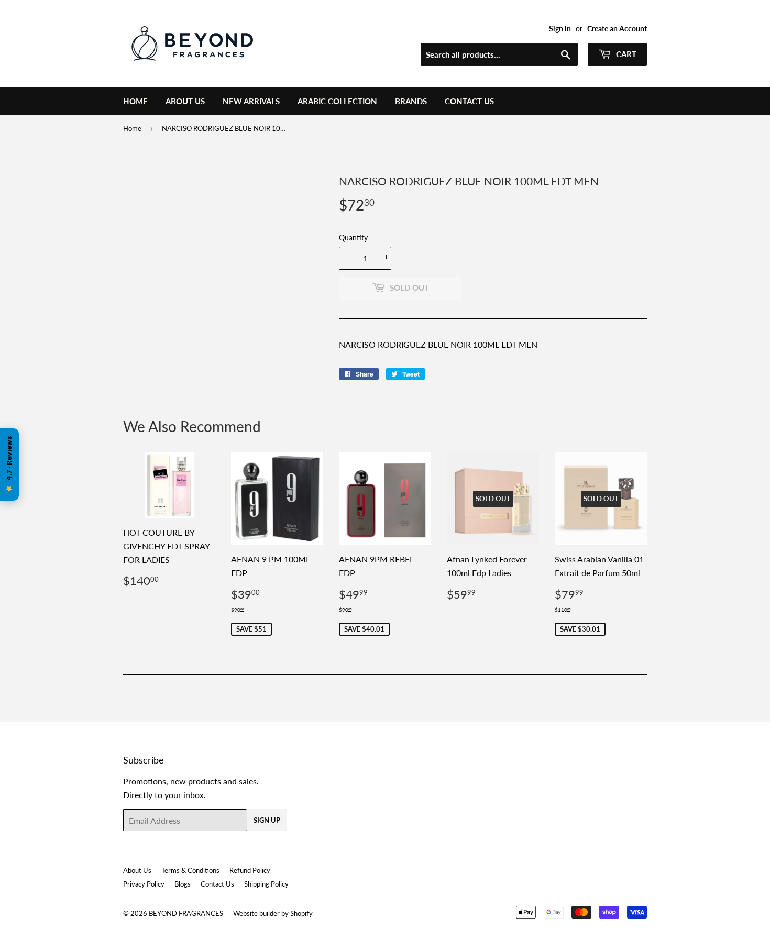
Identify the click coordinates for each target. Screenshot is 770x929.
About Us (185, 101)
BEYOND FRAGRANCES (186, 913)
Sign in (560, 29)
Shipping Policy (266, 884)
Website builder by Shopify (273, 913)
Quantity (353, 237)
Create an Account (617, 29)
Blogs (182, 884)
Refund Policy (249, 870)
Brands (411, 101)
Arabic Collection (337, 101)
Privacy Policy (143, 884)
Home (135, 101)
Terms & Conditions (190, 870)
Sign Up (267, 820)
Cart (625, 54)
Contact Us (469, 101)
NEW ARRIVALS (251, 101)
